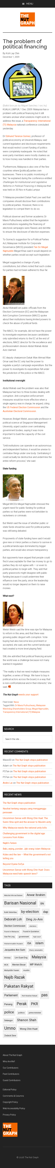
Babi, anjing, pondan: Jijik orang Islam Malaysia (26, 848)
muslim (26, 970)
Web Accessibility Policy (14, 1108)
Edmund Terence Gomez (18, 136)
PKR (34, 1004)
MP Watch (36, 964)
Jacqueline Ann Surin (14, 950)
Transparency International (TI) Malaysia (21, 712)
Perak (22, 1003)
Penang (8, 1004)
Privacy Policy (9, 1115)
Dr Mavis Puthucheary (25, 705)
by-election (30, 911)
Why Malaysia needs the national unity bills (25, 827)
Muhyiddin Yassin (11, 970)
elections (33, 926)
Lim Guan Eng (21, 957)
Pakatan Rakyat (18, 986)
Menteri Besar (19, 964)
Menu (29, 3)
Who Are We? (9, 1061)
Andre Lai (7, 782)
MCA (6, 965)
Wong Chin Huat (29, 1028)
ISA (29, 943)
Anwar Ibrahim (36, 895)
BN (42, 903)
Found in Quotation (31, 931)
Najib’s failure (10, 843)
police (9, 1012)
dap (45, 912)
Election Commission (14, 926)
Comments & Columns (13, 1096)
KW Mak (7, 958)
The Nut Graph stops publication (31, 760)
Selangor (8, 1020)
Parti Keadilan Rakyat (29, 996)
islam (39, 943)
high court (37, 937)
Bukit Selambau (10, 912)
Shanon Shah (26, 1020)
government (24, 937)
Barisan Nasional (20, 903)
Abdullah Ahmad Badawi (13, 895)
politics (21, 1013)
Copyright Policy (10, 1102)
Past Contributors (11, 1074)
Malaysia (39, 957)
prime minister (35, 1013)
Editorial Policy (9, 1089)
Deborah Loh (13, 919)
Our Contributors (10, 1068)
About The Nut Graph (12, 1055)
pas (44, 995)
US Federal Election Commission (24, 407)
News (16, 702)
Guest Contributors (11, 1080)
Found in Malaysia (11, 932)
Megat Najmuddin (40, 709)
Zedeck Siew (10, 1035)
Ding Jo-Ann (34, 919)
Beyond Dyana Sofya (13, 864)
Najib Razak (14, 977)
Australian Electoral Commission (19, 411)
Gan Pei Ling (9, 937)
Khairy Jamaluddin (36, 950)
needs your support (28, 694)
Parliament (11, 995)
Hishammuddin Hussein (13, 944)
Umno (10, 1028)
